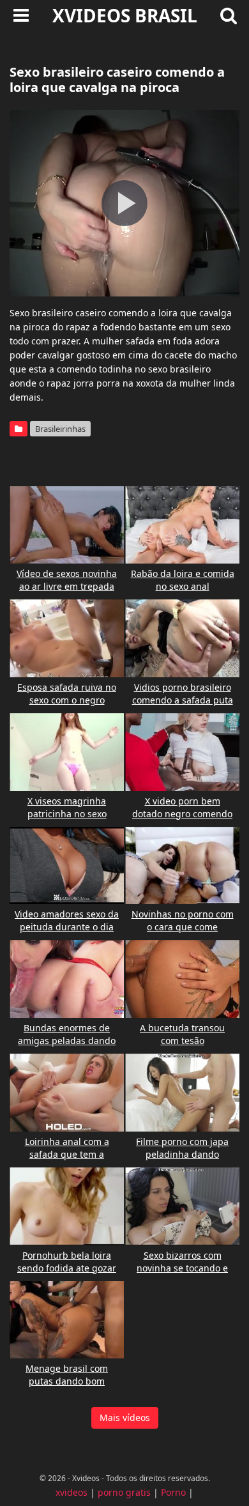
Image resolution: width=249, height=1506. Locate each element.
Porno (173, 1492)
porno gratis (124, 1492)
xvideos (71, 1492)
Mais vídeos (125, 1417)
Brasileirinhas (60, 428)
